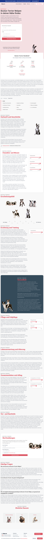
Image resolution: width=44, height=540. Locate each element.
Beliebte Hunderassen (16, 536)
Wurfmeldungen (38, 533)
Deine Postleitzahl (5, 445)
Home (1, 98)
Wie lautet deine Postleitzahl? (6, 25)
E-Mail (3, 31)
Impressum (25, 536)
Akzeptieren (40, 538)
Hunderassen (5, 98)
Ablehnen (34, 538)
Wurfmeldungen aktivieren (11, 38)
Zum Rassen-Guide (11, 50)
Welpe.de (3, 4)
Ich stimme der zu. (9, 36)
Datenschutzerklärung (11, 36)
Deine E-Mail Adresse (5, 449)
